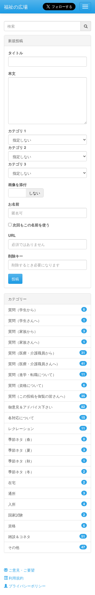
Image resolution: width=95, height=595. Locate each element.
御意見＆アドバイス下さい (46, 406)
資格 (46, 525)
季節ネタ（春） (46, 439)
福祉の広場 (16, 6)
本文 (12, 73)
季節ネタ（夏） (46, 450)
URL (12, 235)
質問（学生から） (46, 309)
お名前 (13, 204)
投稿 (15, 278)
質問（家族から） (46, 331)
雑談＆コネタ (46, 536)
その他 (46, 547)
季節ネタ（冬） (46, 471)
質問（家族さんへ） (46, 342)
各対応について (46, 417)
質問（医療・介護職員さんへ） (46, 363)
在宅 (46, 482)
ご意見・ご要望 (21, 570)
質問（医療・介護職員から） (46, 352)
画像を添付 (17, 184)
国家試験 (46, 515)
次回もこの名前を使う (31, 224)
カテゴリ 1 (17, 130)
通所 (46, 493)
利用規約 (15, 578)
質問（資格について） (46, 385)
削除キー (15, 256)
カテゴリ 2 (17, 147)
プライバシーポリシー (27, 585)
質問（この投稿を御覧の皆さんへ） (46, 396)
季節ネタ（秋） (46, 461)
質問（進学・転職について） (46, 374)
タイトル (15, 52)
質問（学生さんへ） (46, 320)
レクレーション (46, 428)
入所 (46, 504)
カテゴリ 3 (17, 164)
